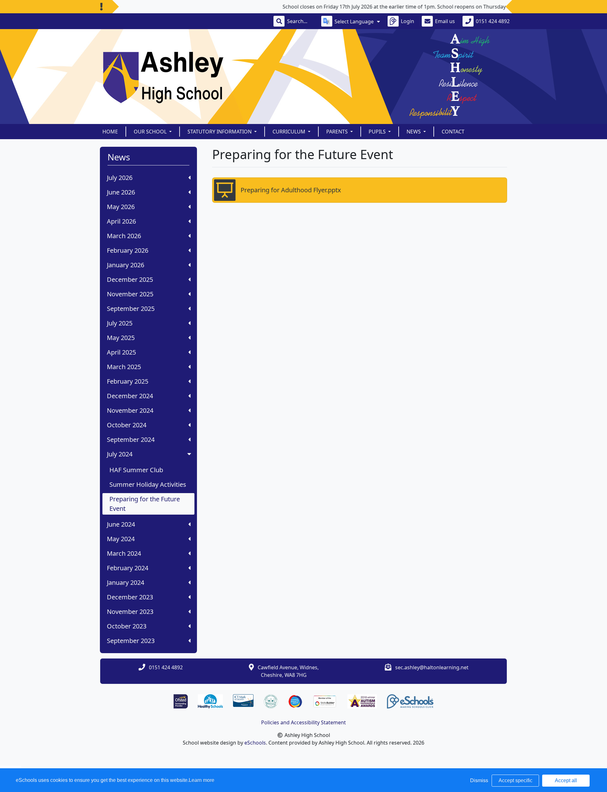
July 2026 (119, 177)
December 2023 (130, 597)
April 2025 (121, 352)
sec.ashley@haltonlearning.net (432, 667)
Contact (453, 131)
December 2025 (130, 279)
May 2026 (121, 206)
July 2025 (119, 323)
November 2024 (130, 410)
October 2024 (126, 425)
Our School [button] (151, 131)
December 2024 (130, 396)
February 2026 (127, 250)
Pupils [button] (378, 131)
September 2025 (131, 308)
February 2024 (127, 568)
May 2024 (121, 539)
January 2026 (125, 265)
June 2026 (121, 192)
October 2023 (126, 626)
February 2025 (127, 381)
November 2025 (130, 294)
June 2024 (121, 524)
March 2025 (124, 366)
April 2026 (121, 221)
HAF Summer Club (136, 470)
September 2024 (131, 439)
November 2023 (130, 611)
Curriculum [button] (290, 131)
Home (110, 131)
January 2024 (125, 582)
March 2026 (124, 236)
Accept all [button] (566, 780)
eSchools (255, 742)
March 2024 (124, 553)
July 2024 (119, 454)
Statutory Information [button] (220, 131)
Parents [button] (337, 131)
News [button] (414, 131)
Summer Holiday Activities (147, 484)
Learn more (201, 780)
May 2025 (121, 337)
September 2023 (131, 640)
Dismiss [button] (479, 780)
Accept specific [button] (515, 780)
